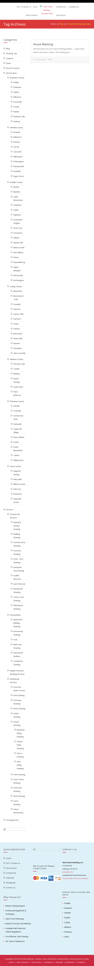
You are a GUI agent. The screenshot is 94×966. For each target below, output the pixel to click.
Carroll (16, 147)
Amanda (16, 132)
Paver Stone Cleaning (18, 781)
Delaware (17, 87)
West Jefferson (17, 393)
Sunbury (16, 121)
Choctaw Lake (19, 364)
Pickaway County (17, 401)
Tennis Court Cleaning (18, 599)
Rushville (17, 171)
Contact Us (10, 887)
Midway (16, 373)
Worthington (18, 280)
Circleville (17, 411)
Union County (15, 466)
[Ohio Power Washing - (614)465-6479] (47, 10)
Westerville (18, 275)
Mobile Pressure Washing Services (17, 672)
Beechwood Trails (18, 298)
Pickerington (18, 161)
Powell (16, 106)
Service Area (11, 73)
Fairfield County (16, 127)
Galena (16, 92)
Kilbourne (17, 97)
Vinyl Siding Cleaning (20, 765)
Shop (35, 7)
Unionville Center (17, 500)
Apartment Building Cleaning (17, 623)
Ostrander (17, 102)
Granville (17, 304)
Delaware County (17, 77)
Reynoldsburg (19, 262)
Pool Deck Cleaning (17, 789)
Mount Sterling (16, 380)
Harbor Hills (18, 314)
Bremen (16, 142)
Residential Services (14, 681)
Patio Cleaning (19, 774)
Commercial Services (15, 516)
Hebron (16, 328)
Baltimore (17, 137)
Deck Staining (18, 695)
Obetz (16, 257)
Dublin (15, 210)
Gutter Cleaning (16, 715)
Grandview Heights (17, 221)
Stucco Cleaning (20, 755)
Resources (61, 15)
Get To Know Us (24, 7)
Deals (8, 63)
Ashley (16, 82)
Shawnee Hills (19, 116)
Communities (15, 615)
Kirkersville (18, 338)
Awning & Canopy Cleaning (17, 525)
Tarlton (16, 455)
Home (53, 24)
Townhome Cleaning (18, 663)
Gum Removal (19, 584)
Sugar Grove (18, 176)
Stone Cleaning (16, 803)
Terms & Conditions (81, 878)
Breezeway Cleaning (18, 633)
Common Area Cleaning (19, 544)
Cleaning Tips (11, 53)
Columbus (17, 205)
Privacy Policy (67, 878)
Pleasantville (18, 166)
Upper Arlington (17, 269)
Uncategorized (12, 820)
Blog (8, 48)
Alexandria (17, 291)
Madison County (16, 359)
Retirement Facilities (18, 654)
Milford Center (19, 484)
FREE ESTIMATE (32, 15)
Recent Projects (13, 68)
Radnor (16, 111)
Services (9, 509)
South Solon (18, 387)
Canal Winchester (18, 198)
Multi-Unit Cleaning (17, 646)
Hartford (17, 319)
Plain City (17, 489)
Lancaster (17, 151)
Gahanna (17, 215)
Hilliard (16, 237)
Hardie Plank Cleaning (20, 745)
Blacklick (16, 192)
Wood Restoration (18, 811)
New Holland (18, 437)
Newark (16, 343)
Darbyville (17, 424)
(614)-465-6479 (67, 872)
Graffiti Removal (17, 577)
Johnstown (17, 333)
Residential (61, 7)
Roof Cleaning (19, 796)
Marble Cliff (18, 242)
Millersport (18, 156)
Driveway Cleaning (17, 702)
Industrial (10, 878)
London (16, 369)
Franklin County (16, 182)
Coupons (9, 58)
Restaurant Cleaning (18, 590)
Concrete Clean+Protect (19, 689)
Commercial (74, 7)
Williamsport (18, 460)
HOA (15, 639)
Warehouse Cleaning (18, 607)
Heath (16, 324)
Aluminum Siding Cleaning (21, 733)
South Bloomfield (17, 449)
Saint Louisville (19, 353)
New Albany (18, 252)
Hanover (17, 309)
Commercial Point (18, 417)
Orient (16, 442)
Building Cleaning (16, 536)
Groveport (17, 233)
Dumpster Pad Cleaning (18, 569)
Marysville (17, 479)
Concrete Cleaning (17, 552)
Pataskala (17, 348)
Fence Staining (19, 708)
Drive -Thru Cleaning (18, 561)
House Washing (43, 44)
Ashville (16, 406)
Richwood (17, 494)
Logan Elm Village (17, 431)
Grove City (17, 228)
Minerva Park (18, 247)
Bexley (16, 187)
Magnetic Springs (17, 473)
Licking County (16, 286)
